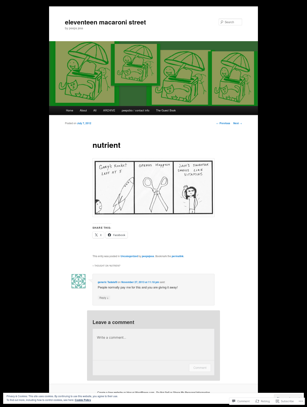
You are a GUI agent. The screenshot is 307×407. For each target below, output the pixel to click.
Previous (223, 123)
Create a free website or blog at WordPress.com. (126, 392)
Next (237, 123)
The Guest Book (166, 110)
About (83, 110)
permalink (178, 256)
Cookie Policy (83, 400)
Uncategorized (129, 256)
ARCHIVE (109, 110)
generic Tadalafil (107, 282)
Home (69, 110)
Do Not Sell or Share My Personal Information (183, 392)
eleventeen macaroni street (105, 21)
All (94, 110)
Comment (200, 367)
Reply (104, 297)
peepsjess (148, 256)
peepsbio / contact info (135, 110)
